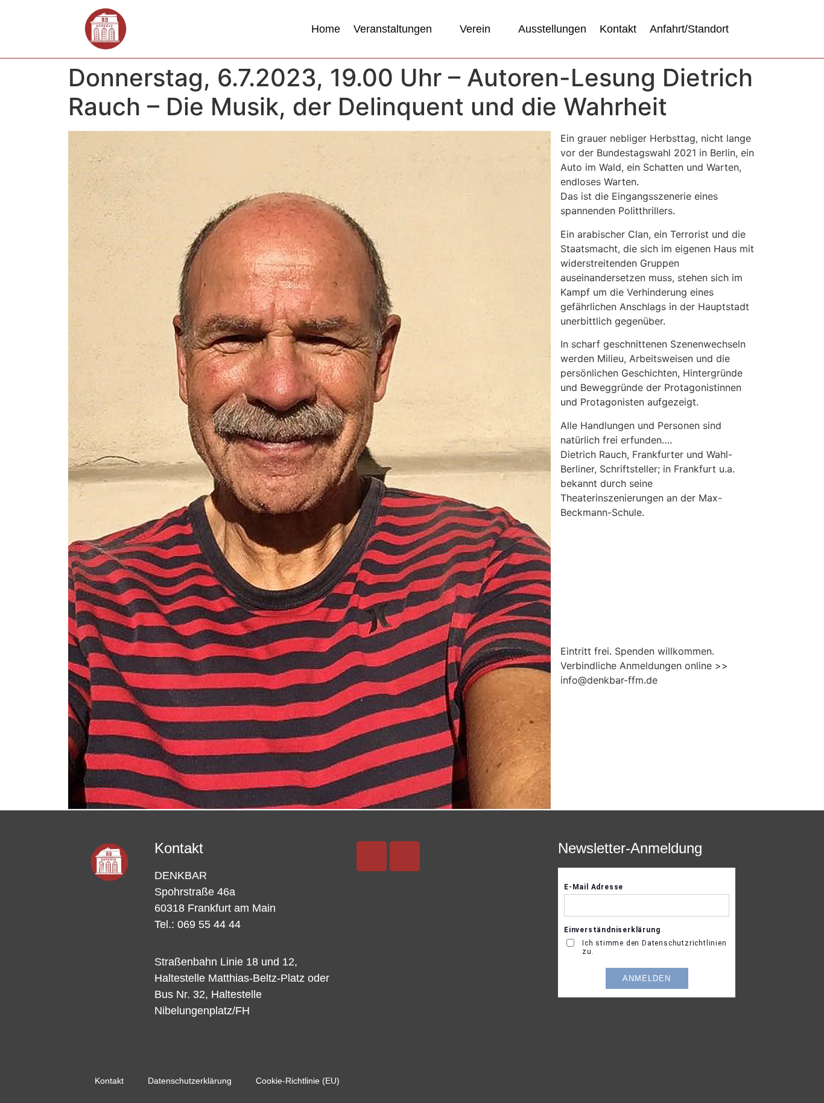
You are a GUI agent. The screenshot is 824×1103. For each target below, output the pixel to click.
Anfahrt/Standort (689, 29)
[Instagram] (372, 856)
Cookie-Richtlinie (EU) (298, 1081)
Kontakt (618, 29)
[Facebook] (405, 856)
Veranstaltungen (392, 29)
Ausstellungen (552, 29)
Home (325, 29)
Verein (475, 29)
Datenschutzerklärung (190, 1081)
